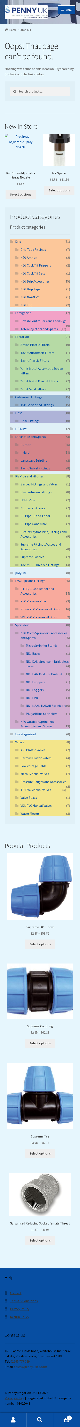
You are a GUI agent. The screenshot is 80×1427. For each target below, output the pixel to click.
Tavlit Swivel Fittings (35, 468)
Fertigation (23, 313)
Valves (19, 742)
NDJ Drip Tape (30, 289)
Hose (18, 413)
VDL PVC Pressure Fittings (39, 617)
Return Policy (19, 1317)
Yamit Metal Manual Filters (39, 381)
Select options (20, 194)
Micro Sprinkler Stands (41, 645)
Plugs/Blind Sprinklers (41, 714)
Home (13, 30)
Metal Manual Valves (35, 774)
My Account (13, 1420)
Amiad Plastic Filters (35, 345)
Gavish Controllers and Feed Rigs (43, 321)
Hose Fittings (30, 421)
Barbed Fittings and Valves (39, 484)
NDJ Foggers (35, 690)
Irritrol (25, 452)
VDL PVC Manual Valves (36, 805)
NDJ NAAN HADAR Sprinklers (46, 706)
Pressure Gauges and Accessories (43, 782)
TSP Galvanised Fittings (37, 405)
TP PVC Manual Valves (36, 790)
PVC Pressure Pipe (33, 601)
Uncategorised (25, 734)
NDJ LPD (32, 698)
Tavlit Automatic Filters (37, 353)
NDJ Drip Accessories (35, 281)
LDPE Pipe (28, 500)
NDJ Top (26, 305)
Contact (16, 1293)
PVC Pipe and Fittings (30, 581)
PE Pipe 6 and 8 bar (34, 524)
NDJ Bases (33, 653)
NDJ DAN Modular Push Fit (44, 674)
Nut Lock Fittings (33, 508)
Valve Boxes (29, 797)
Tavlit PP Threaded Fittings (40, 565)
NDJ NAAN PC (30, 297)
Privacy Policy (19, 1309)
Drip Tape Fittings (33, 249)
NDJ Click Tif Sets (33, 273)
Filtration (22, 337)
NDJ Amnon (29, 257)
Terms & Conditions (24, 1301)
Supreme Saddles (32, 557)
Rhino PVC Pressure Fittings (40, 609)
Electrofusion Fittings (36, 492)
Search (40, 1420)
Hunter (26, 445)
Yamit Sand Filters (33, 389)
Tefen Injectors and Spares (39, 329)
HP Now (20, 429)
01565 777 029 (20, 1361)
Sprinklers (22, 625)
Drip (18, 241)
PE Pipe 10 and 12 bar (35, 516)
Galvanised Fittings (28, 397)
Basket (61, 1416)
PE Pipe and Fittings (29, 476)
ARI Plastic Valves (33, 750)
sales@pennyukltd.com (30, 1367)
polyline (21, 573)
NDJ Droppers (35, 682)
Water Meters (30, 813)
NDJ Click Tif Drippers (36, 265)
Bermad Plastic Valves (36, 758)
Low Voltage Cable (34, 766)
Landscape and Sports (30, 437)
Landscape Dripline (34, 460)
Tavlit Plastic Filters (35, 360)
